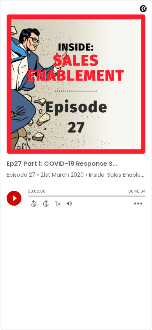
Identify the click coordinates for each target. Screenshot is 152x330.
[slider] (29, 197)
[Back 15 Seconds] (34, 203)
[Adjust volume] (69, 203)
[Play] (14, 198)
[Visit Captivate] (143, 10)
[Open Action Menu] (138, 203)
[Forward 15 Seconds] (46, 203)
